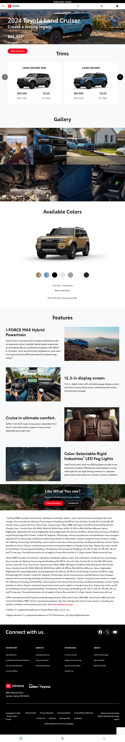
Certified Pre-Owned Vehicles (18, 660)
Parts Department (43, 665)
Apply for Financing (73, 660)
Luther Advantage (101, 655)
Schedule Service (42, 655)
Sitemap (52, 718)
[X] (108, 632)
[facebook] (100, 632)
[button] (120, 77)
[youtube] (115, 632)
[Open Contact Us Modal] (104, 738)
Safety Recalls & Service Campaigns (59, 723)
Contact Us (40, 718)
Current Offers (12, 671)
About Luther (99, 660)
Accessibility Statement (83, 712)
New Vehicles (11, 655)
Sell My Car (69, 671)
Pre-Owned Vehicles (14, 665)
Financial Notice (64, 712)
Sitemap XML (64, 718)
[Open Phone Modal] (101, 6)
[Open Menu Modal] (3, 6)
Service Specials (42, 660)
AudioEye (78, 718)
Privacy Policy (30, 712)
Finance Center (71, 655)
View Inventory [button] (53, 503)
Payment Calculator (73, 665)
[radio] (39, 275)
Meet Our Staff (99, 665)
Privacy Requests (47, 712)
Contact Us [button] (73, 503)
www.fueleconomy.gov (62, 604)
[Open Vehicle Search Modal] (62, 738)
